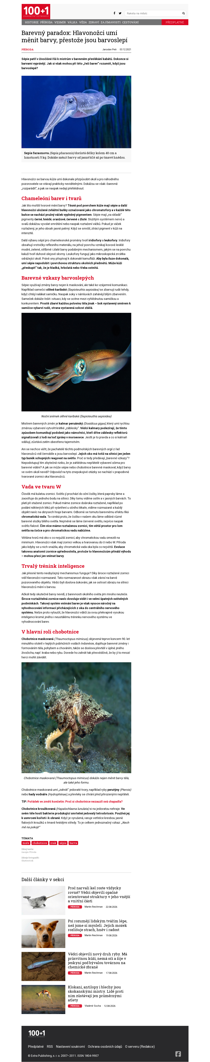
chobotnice (39, 843)
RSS (50, 1047)
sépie (63, 843)
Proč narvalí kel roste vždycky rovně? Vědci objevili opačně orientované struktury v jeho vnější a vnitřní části (99, 894)
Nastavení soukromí (70, 1047)
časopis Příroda (28, 852)
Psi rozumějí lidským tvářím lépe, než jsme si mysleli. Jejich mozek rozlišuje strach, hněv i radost (97, 925)
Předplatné (175, 22)
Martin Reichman (94, 906)
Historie (32, 22)
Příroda (46, 22)
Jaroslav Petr (109, 49)
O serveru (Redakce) (140, 1047)
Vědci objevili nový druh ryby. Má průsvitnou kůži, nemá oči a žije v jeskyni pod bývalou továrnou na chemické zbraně (97, 960)
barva (73, 843)
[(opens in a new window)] (114, 13)
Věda (83, 22)
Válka (72, 22)
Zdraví (94, 22)
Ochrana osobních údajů (105, 1047)
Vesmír (60, 22)
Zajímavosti (111, 22)
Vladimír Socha (93, 1005)
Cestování (130, 22)
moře (25, 843)
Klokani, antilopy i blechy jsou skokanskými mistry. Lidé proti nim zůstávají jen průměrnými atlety (96, 993)
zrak (53, 843)
